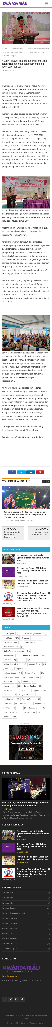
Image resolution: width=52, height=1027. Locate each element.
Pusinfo (23, 703)
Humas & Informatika (31, 655)
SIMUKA (6, 708)
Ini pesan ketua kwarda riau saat (40, 533)
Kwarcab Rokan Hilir (10, 939)
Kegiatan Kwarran (31, 673)
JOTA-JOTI (7, 660)
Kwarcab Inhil (7, 898)
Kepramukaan (33, 677)
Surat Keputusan (28, 712)
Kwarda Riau (8, 681)
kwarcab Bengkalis (9, 949)
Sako (19, 708)
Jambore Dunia (34, 664)
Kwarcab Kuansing (9, 918)
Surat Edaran (8, 712)
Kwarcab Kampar (9, 908)
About (32, 1023)
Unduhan (7, 716)
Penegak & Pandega (26, 695)
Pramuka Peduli (28, 699)
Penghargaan (8, 699)
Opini (23, 690)
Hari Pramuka (8, 655)
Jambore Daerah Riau (11, 664)
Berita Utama (17, 48)
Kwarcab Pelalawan (10, 928)
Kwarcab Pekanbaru (10, 923)
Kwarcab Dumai (8, 893)
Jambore (22, 660)
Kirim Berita (21, 1023)
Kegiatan (19, 668)
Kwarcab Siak (7, 944)
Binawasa (25, 638)
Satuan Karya (34, 708)
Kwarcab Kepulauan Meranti (13, 913)
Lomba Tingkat (30, 686)
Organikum (37, 690)
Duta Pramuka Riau (10, 647)
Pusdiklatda (7, 703)
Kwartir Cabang (9, 686)
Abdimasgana (8, 633)
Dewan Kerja (30, 642)
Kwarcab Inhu (7, 903)
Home (5, 48)
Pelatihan (7, 695)
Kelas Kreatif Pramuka (12, 677)
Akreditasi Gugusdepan (32, 633)
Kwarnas (26, 681)
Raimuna (38, 703)
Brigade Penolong (10, 642)
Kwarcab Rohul (8, 933)
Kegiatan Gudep (9, 673)
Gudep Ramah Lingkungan (13, 651)
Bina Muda (7, 638)
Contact (42, 1023)
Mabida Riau (8, 690)
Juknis (5, 668)
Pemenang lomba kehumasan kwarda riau (12, 534)
